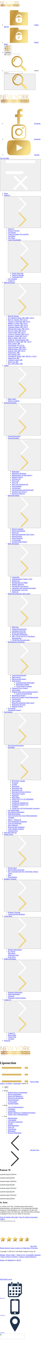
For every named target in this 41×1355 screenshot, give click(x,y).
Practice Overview (14, 231)
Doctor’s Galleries (13, 401)
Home (6, 193)
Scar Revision (16, 699)
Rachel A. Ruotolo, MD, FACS (18, 325)
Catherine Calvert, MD (15, 360)
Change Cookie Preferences (27, 1257)
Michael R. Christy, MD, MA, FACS (19, 342)
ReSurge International (15, 950)
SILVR (18, 1260)
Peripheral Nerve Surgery (20, 688)
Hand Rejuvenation (14, 814)
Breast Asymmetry (18, 529)
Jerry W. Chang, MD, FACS (17, 331)
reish (6, 1087)
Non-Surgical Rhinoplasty (16, 812)
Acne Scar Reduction (14, 823)
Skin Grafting (16, 701)
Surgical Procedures (10, 403)
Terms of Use (20, 1255)
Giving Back (8, 916)
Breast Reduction (17, 538)
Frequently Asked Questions (17, 998)
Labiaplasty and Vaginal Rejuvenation (24, 588)
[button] (7, 49)
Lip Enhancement (13, 810)
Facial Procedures (13, 438)
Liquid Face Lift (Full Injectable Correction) (26, 808)
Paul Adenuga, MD (14, 354)
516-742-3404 (4, 158)
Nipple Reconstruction (19, 633)
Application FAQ (17, 277)
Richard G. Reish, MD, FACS (17, 336)
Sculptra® (15, 806)
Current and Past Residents (16, 914)
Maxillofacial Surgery (19, 695)
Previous (33, 1150)
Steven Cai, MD (13, 362)
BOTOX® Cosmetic (18, 781)
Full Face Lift (16, 479)
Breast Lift (15, 532)
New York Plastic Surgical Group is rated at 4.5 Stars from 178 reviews (19, 1247)
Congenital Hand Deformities (25, 683)
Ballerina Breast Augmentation (17, 1092)
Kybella (14, 784)
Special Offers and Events (16, 870)
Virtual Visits (12, 1037)
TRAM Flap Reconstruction (21, 640)
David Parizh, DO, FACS (16, 345)
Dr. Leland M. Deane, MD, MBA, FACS (21, 318)
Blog (9, 875)
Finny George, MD (14, 343)
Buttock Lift (16, 581)
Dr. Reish (9, 1083)
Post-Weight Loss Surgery (20, 586)
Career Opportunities (14, 240)
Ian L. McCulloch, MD (15, 363)
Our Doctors (12, 232)
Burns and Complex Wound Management (25, 697)
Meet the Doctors (9, 282)
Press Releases (12, 877)
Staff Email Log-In (6, 1279)
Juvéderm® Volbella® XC (20, 803)
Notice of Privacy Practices (9, 1257)
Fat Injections (16, 488)
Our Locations (12, 279)
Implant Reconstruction (19, 629)
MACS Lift (15, 481)
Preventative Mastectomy (20, 634)
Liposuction (15, 577)
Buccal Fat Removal (18, 493)
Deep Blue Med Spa (10, 832)
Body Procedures (13, 543)
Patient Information (10, 959)
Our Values (11, 238)
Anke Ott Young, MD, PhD (16, 347)
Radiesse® (15, 795)
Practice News (8, 834)
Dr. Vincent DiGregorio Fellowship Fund (13, 953)
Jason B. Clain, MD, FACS (16, 351)
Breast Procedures (13, 495)
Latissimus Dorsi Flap (19, 631)
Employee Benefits (18, 275)
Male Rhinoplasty (13, 1125)
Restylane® (15, 786)
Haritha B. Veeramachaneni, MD (18, 340)
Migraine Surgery (17, 477)
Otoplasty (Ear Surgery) (19, 492)
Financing (11, 996)
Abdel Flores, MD (14, 353)
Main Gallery (12, 399)
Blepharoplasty (12, 1118)
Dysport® (15, 783)
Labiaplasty (11, 1109)
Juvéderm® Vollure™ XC (20, 805)
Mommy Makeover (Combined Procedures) (21, 1113)
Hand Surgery (16, 681)
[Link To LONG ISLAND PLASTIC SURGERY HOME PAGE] (15, 106)
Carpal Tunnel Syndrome (24, 686)
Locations (11, 1039)
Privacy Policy (10, 1255)
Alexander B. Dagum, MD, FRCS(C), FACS (22, 356)
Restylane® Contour (18, 794)
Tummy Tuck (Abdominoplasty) (18, 1114)
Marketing (11, 1260)
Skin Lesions (16, 690)
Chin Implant (12, 1120)
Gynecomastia (16, 540)
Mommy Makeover (18, 584)
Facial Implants (16, 486)
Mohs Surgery (16, 677)
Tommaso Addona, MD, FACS (18, 327)
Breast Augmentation (18, 531)
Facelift (10, 1124)
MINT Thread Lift (14, 820)
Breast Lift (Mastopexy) (15, 1096)
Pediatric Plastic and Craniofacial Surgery (25, 692)
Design (2, 1260)
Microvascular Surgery (19, 679)
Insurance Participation (15, 992)
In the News (12, 957)
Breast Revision (17, 536)
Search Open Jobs (17, 273)
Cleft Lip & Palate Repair (24, 694)
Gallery (6, 365)
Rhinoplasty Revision (18, 705)
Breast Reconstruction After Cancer (23, 534)
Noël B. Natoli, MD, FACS (16, 332)
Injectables (11, 747)
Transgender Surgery (14, 710)
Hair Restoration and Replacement (23, 490)
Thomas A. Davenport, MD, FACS (19, 321)
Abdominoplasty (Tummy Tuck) (22, 579)
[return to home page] (10, 7)
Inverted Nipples (13, 1103)
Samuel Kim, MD (13, 358)
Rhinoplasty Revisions (19, 473)
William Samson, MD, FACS (17, 349)
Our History (12, 236)
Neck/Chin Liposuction (15, 1122)
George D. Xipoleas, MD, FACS (18, 334)
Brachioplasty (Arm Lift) (20, 590)
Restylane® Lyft (17, 790)
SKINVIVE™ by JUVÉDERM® (22, 799)
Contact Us (11, 281)
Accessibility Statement (33, 1255)
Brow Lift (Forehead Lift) (20, 484)
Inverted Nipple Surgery (19, 542)
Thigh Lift (15, 592)
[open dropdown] (22, 212)
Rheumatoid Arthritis (22, 684)
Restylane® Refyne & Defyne (21, 792)
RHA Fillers (16, 797)
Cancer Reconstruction (19, 675)
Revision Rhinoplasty (14, 1133)
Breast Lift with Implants (16, 1098)
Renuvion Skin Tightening (16, 827)
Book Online (12, 1035)
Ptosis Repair (12, 1129)
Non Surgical (8, 712)
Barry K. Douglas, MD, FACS (17, 320)
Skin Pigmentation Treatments (17, 821)
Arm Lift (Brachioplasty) (16, 1107)
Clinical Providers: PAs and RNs (18, 234)
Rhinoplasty (16, 471)
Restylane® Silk (17, 788)
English (8, 54)
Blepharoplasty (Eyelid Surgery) (22, 475)
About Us (7, 195)
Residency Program (10, 879)
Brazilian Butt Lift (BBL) (20, 583)
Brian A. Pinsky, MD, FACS (17, 338)
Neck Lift (15, 482)
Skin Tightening (13, 825)
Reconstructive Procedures (16, 642)
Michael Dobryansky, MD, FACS (18, 329)
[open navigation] (20, 175)
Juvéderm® (15, 801)
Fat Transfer (12, 708)
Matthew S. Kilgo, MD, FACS (17, 323)
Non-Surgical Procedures (16, 745)
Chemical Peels (13, 831)
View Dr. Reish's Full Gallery (9, 1217)
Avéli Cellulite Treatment (16, 829)
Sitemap (2, 1255)
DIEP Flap (15, 627)
